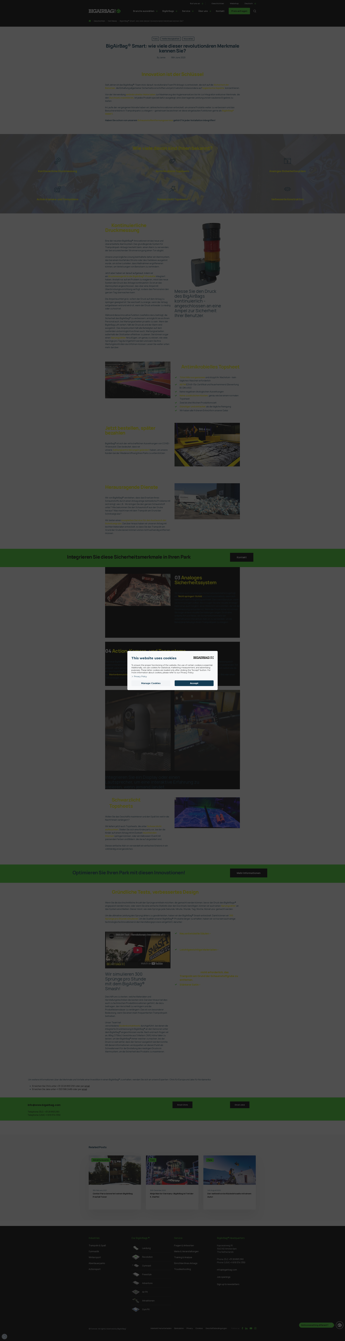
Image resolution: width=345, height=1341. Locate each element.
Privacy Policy (140, 676)
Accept (194, 683)
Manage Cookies (151, 683)
